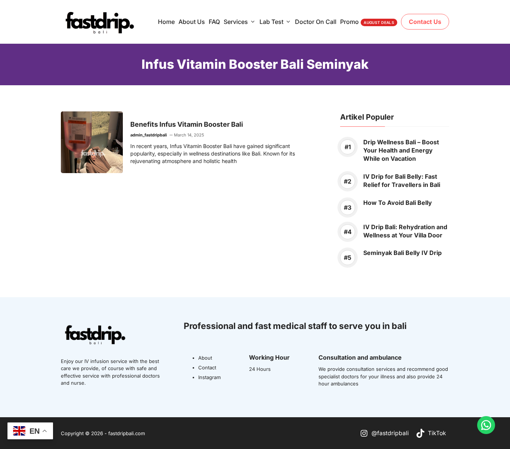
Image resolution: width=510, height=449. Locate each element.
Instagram (209, 377)
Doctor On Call (315, 21)
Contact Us (425, 21)
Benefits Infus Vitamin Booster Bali (186, 124)
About (205, 358)
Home (166, 21)
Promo (367, 21)
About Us (191, 21)
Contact (207, 367)
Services (236, 21)
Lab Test (271, 21)
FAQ (214, 21)
